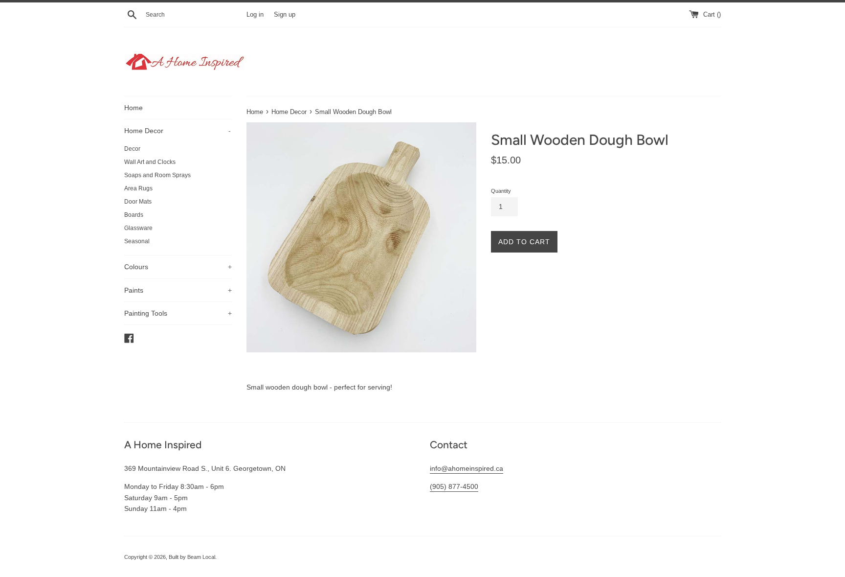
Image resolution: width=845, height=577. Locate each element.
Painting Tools (178, 313)
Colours (178, 267)
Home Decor (177, 131)
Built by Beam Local (192, 557)
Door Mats (138, 201)
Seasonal (137, 241)
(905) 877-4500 (454, 486)
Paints (178, 290)
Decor (132, 148)
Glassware (138, 228)
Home (133, 108)
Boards (133, 214)
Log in (255, 14)
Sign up (284, 14)
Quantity (501, 191)
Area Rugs (138, 188)
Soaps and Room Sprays (157, 175)
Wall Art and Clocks (150, 162)
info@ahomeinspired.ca (466, 468)
